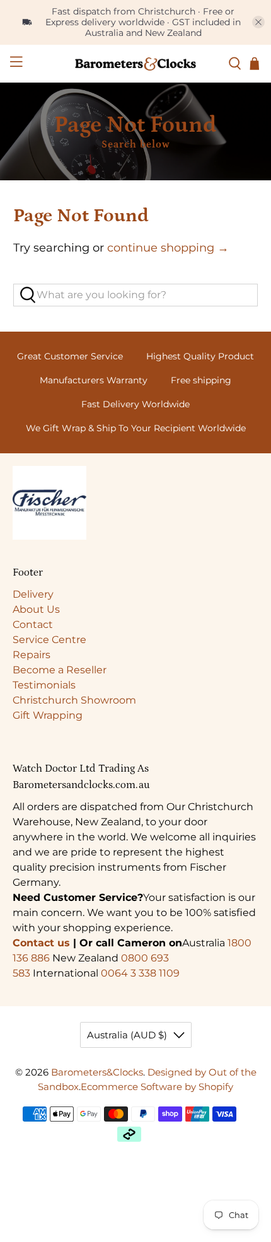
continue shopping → (168, 248)
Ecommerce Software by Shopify (157, 1087)
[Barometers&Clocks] (136, 63)
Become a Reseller (60, 670)
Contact (33, 624)
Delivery (33, 594)
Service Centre (49, 640)
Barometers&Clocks (97, 1072)
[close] (258, 22)
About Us (36, 609)
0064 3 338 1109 (140, 973)
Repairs (31, 655)
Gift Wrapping (48, 715)
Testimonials (44, 685)
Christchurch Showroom (74, 700)
